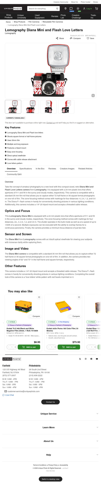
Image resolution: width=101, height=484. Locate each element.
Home (8, 22)
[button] (96, 8)
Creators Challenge (76, 16)
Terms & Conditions (39, 465)
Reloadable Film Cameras (53, 22)
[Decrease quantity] (8, 347)
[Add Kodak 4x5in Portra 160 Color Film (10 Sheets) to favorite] (79, 297)
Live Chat (9, 395)
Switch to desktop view (50, 479)
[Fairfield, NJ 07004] (65, 8)
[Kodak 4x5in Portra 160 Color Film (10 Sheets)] (63, 306)
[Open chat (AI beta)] (71, 8)
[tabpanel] (50, 228)
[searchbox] (43, 8)
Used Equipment (39, 16)
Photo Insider (85, 2)
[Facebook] (91, 358)
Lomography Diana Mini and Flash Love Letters (27, 25)
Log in (89, 8)
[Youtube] (97, 358)
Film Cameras (33, 22)
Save (92, 38)
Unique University (21, 16)
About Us (74, 2)
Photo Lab (63, 16)
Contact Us (50, 402)
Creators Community (61, 2)
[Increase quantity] (15, 347)
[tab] (11, 169)
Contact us (50, 122)
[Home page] (13, 8)
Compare (77, 38)
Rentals (54, 16)
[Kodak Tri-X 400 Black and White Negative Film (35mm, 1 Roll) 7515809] (23, 306)
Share (61, 38)
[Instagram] (85, 358)
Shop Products (8, 16)
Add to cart (31, 347)
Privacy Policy (53, 465)
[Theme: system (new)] (78, 8)
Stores (95, 2)
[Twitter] (80, 358)
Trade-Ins (93, 16)
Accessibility (64, 465)
